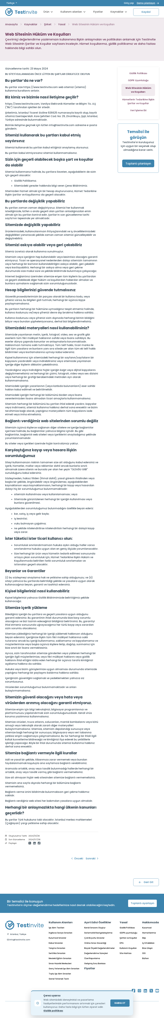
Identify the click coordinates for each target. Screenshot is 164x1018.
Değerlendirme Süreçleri (96, 953)
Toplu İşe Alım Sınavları (60, 973)
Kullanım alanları (71, 12)
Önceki (78, 858)
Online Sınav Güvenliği (95, 943)
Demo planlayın (146, 3)
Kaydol (146, 12)
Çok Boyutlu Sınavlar (94, 938)
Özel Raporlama (92, 958)
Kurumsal (147, 927)
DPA (121, 943)
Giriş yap (129, 3)
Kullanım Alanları (61, 922)
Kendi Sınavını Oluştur (94, 927)
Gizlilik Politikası (138, 73)
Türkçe (10, 3)
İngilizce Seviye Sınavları (60, 932)
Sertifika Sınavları (57, 953)
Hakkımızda (150, 922)
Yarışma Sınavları (57, 948)
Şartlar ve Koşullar (128, 938)
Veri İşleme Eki (138, 110)
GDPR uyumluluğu (128, 932)
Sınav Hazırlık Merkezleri (60, 963)
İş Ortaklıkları (148, 943)
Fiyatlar (98, 12)
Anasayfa (11, 24)
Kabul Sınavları (56, 943)
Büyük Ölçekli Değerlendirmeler (99, 948)
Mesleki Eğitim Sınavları (60, 958)
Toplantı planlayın (138, 163)
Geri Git (148, 882)
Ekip (144, 938)
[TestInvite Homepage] (21, 12)
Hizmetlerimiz (149, 932)
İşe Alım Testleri (56, 927)
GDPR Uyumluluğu (138, 80)
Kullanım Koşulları (128, 948)
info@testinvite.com (19, 939)
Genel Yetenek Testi (59, 978)
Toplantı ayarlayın (142, 903)
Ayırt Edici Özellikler (97, 922)
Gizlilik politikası (53, 1010)
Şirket (47, 24)
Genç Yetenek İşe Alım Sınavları (64, 968)
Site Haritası (125, 953)
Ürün (46, 12)
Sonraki (91, 858)
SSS (144, 953)
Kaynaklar (117, 12)
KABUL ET (120, 1003)
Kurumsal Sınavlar (57, 938)
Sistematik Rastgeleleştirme (98, 932)
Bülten (145, 958)
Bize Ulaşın (147, 948)
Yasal (61, 24)
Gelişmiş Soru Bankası (95, 963)
